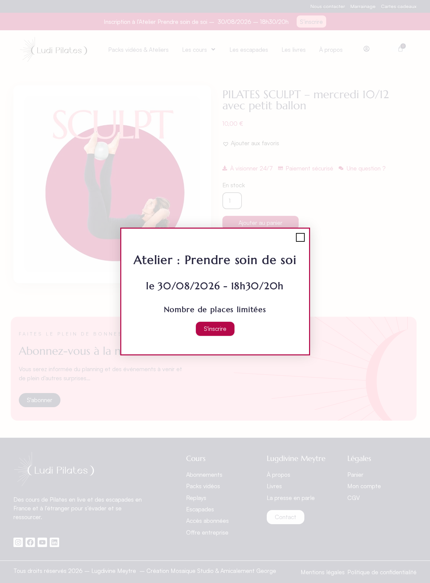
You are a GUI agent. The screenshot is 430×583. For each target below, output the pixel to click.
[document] (215, 291)
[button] (300, 237)
